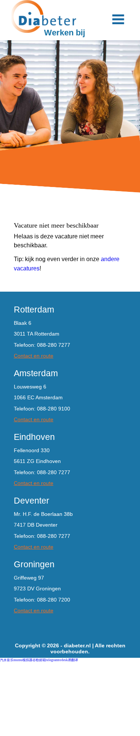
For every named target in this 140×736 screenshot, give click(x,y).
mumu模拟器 (22, 660)
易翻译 (73, 660)
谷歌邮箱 (39, 660)
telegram (52, 660)
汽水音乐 (6, 660)
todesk (63, 660)
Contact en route (33, 356)
